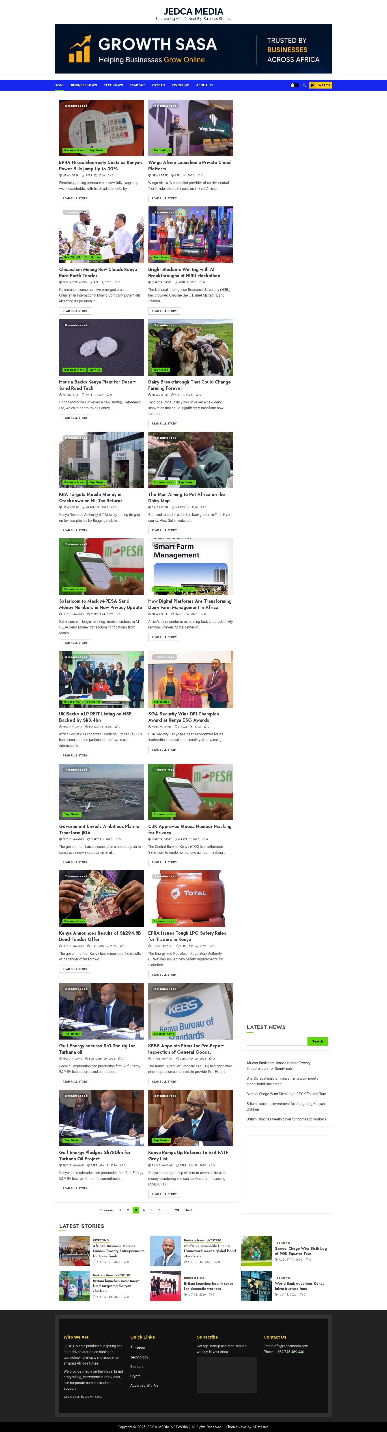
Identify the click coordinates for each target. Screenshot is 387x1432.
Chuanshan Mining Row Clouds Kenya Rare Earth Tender (98, 272)
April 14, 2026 (184, 176)
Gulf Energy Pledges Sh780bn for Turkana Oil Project (95, 1155)
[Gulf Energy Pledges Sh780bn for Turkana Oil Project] (101, 1118)
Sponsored (160, 370)
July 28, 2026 (197, 1295)
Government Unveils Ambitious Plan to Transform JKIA (99, 829)
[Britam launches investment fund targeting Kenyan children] (74, 1286)
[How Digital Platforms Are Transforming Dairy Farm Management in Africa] (190, 566)
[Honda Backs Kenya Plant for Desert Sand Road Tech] (101, 347)
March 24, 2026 (186, 507)
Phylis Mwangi (73, 614)
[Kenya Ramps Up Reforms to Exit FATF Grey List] (190, 1118)
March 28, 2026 (97, 507)
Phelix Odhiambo (75, 282)
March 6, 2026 (101, 839)
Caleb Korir (160, 507)
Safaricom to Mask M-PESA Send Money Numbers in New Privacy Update (100, 604)
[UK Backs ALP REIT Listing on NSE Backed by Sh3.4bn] (101, 679)
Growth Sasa (93, 1396)
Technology (161, 150)
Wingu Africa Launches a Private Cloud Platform (189, 165)
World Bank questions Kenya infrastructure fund (299, 1286)
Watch (324, 85)
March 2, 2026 (188, 839)
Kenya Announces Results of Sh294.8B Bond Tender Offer (100, 936)
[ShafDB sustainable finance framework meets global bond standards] (165, 1251)
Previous (107, 1210)
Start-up (137, 85)
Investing (180, 85)
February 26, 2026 (193, 946)
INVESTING (72, 257)
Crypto (158, 85)
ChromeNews (236, 1427)
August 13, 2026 (199, 1262)
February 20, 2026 (102, 1059)
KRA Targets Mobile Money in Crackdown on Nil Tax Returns (91, 497)
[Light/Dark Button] (294, 85)
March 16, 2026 (100, 727)
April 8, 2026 (103, 282)
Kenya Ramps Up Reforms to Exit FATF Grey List (188, 1155)
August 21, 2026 (108, 1262)
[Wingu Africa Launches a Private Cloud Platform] (190, 128)
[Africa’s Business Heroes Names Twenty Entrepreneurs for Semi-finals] (74, 1251)
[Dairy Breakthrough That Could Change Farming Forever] (190, 347)
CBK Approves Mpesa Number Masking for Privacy (190, 829)
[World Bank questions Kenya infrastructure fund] (256, 1286)
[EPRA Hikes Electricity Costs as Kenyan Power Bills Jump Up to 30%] (101, 128)
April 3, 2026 (187, 282)
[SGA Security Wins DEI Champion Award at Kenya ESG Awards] (190, 679)
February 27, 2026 (104, 946)
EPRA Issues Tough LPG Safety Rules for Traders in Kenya (187, 936)
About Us (204, 85)
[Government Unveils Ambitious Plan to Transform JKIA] (101, 792)
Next (188, 1210)
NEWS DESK (71, 176)
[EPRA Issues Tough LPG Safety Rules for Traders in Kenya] (190, 898)
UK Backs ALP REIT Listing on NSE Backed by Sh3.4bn (95, 717)
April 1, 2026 (94, 395)
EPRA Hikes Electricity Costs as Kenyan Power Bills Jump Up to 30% (100, 165)
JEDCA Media (74, 1346)
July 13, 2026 (288, 1295)
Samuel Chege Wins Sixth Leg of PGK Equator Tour (286, 1094)
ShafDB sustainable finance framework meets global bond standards (210, 1251)
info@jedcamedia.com (291, 1346)
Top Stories (97, 150)
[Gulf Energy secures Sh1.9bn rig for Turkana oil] (101, 1011)
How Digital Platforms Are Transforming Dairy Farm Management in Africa (190, 604)
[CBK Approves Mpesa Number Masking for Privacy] (190, 792)
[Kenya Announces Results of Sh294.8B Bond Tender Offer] (101, 898)
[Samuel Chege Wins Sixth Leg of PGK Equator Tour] (256, 1251)
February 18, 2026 (104, 1166)
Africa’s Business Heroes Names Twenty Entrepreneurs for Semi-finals (119, 1251)
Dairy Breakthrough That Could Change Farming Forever (189, 385)
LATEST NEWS (266, 1027)
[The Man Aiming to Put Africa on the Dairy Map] (190, 460)
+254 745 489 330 (289, 1352)
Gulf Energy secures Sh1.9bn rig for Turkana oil (97, 1049)
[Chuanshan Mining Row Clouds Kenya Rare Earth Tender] (101, 234)
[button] (304, 85)
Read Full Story (75, 198)
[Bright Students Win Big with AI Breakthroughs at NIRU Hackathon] (190, 234)
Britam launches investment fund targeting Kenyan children (116, 1286)
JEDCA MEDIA (194, 11)
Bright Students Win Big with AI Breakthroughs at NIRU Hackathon (184, 272)
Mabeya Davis (161, 282)
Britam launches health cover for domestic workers (286, 1119)
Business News (84, 85)
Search (317, 1041)
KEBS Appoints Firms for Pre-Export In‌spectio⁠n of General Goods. (186, 1049)
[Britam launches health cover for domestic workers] (165, 1286)
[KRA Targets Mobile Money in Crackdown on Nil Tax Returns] (101, 460)
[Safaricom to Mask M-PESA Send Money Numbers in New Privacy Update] (101, 566)
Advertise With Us (144, 1385)
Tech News (113, 85)
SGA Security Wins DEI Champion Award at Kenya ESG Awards (183, 717)
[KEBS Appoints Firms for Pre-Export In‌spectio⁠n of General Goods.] (190, 1011)
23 (177, 1210)
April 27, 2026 (95, 176)
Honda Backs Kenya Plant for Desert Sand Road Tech (97, 385)
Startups (137, 1367)
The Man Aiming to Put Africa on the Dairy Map (186, 497)
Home (59, 85)
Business (137, 1348)
